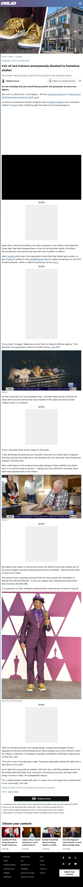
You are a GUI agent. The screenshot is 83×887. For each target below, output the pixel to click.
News (11, 56)
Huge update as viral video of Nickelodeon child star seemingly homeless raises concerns (33, 813)
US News (18, 56)
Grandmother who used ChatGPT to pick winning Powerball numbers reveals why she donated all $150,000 (40, 804)
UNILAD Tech (25, 865)
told (53, 347)
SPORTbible (7, 877)
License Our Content (28, 873)
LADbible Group (8, 869)
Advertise (6, 857)
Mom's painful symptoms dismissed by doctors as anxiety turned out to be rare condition (33, 810)
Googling (11, 256)
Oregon (14, 105)
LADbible (6, 873)
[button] (80, 81)
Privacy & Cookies (9, 865)
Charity (10, 792)
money (19, 769)
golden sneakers (56, 102)
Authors (42, 873)
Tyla (22, 861)
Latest (42, 861)
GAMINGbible (25, 857)
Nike (10, 259)
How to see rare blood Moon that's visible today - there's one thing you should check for (33, 807)
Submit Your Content (69, 873)
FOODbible (24, 869)
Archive (42, 865)
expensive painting (56, 94)
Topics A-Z (43, 869)
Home (4, 56)
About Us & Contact (27, 877)
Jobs (41, 857)
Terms (5, 861)
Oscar (55, 262)
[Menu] (80, 3)
